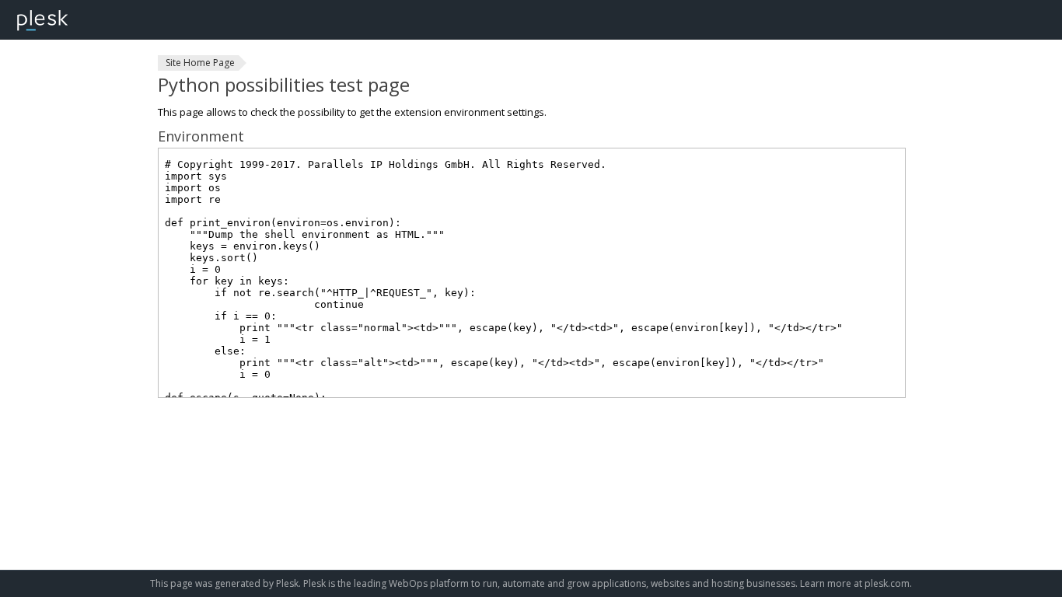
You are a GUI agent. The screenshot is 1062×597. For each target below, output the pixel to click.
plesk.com (887, 583)
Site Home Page (200, 62)
